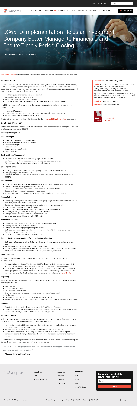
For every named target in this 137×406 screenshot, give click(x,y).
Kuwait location (66, 273)
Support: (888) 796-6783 (91, 400)
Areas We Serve (80, 387)
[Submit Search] (132, 3)
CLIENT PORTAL (103, 4)
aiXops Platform (40, 379)
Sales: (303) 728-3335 (73, 400)
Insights (7, 74)
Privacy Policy (50, 400)
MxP (94, 4)
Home (2, 74)
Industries (38, 372)
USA (76, 376)
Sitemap (60, 400)
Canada (77, 380)
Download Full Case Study (19, 55)
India (76, 383)
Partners (61, 383)
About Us (61, 372)
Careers (61, 379)
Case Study (13, 74)
